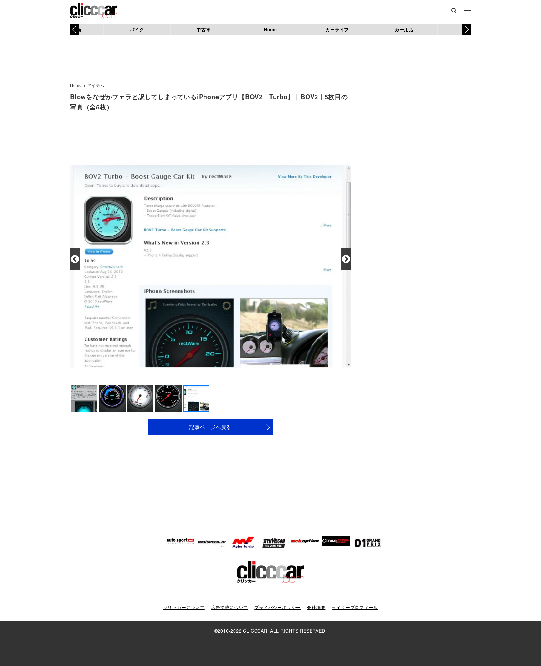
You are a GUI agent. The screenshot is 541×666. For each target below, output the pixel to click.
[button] (466, 29)
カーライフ (337, 29)
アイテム (96, 85)
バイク (137, 29)
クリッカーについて (184, 607)
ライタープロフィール (355, 607)
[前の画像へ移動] (75, 259)
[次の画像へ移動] (346, 259)
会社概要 (316, 607)
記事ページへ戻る (210, 426)
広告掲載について (229, 607)
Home (270, 29)
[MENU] (467, 11)
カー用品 (404, 29)
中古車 (203, 29)
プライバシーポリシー (277, 607)
